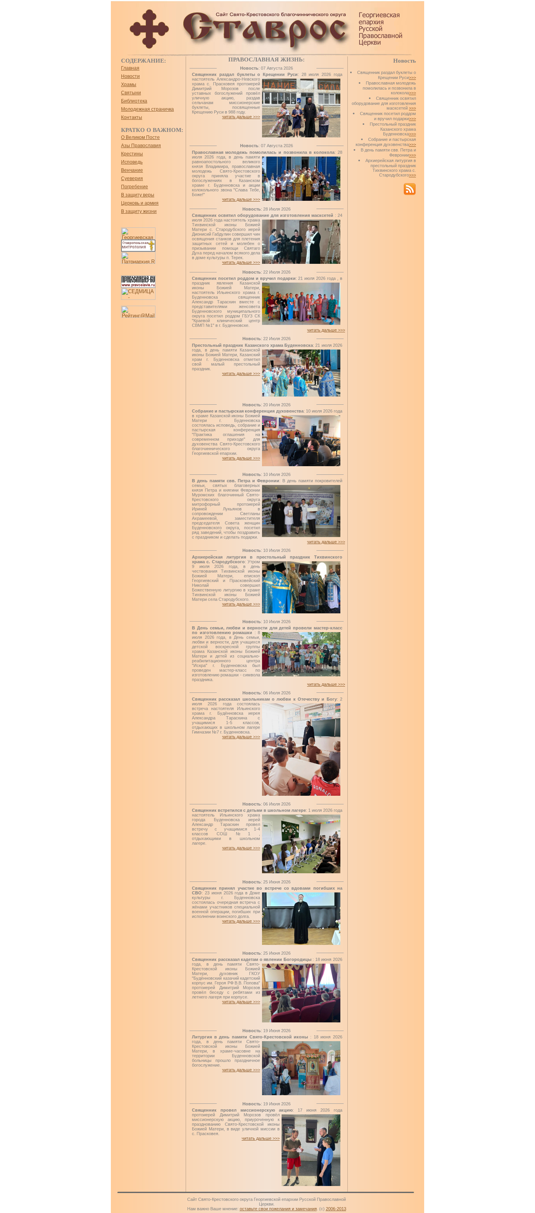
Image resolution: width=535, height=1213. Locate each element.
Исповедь (132, 162)
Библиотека (134, 101)
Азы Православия (141, 145)
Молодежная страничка (147, 109)
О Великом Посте (140, 137)
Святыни (131, 93)
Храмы (128, 84)
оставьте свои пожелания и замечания (278, 1208)
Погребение (134, 186)
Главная (130, 68)
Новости (130, 76)
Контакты (131, 117)
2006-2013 (336, 1208)
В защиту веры (137, 195)
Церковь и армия (140, 203)
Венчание (132, 170)
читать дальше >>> (241, 116)
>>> (412, 77)
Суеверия (132, 178)
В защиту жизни (139, 211)
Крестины (132, 154)
